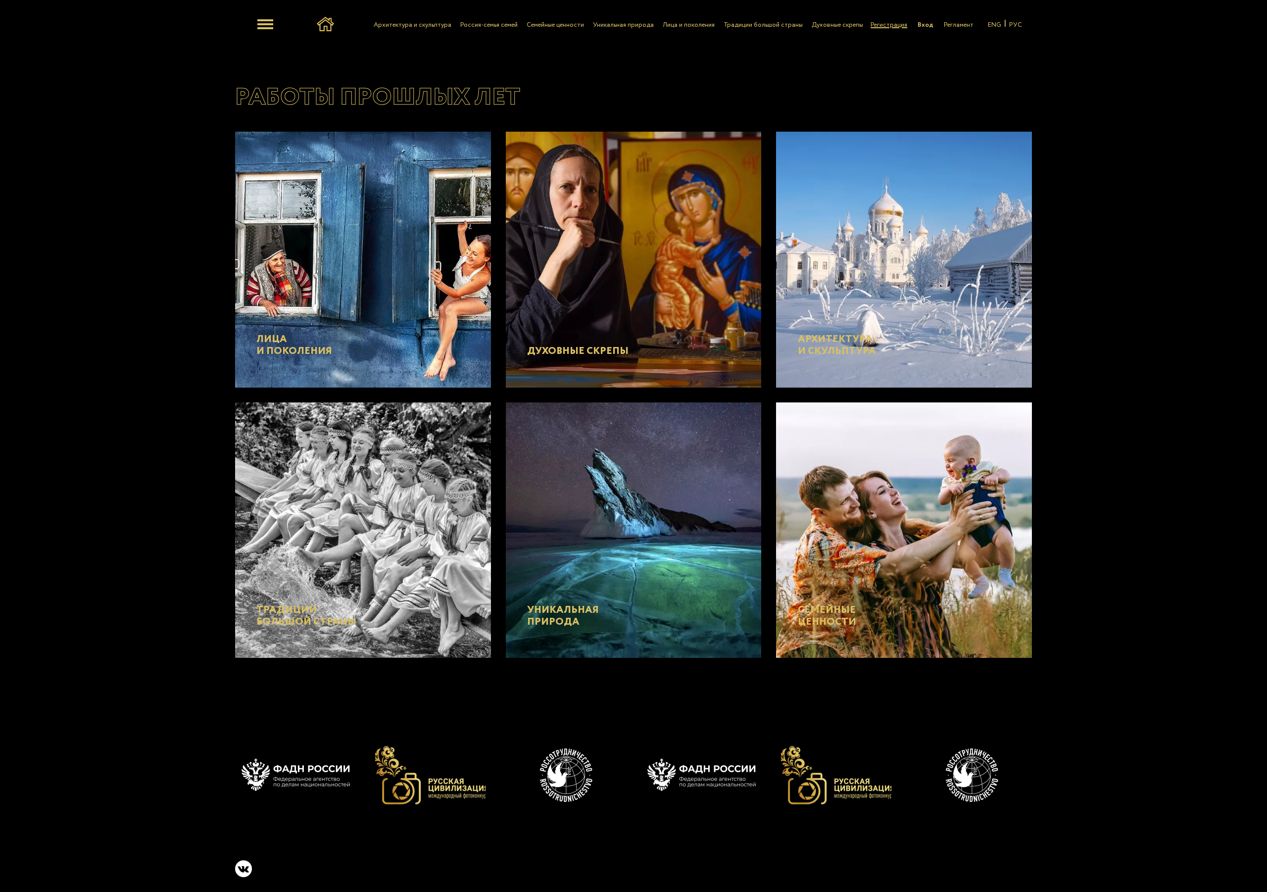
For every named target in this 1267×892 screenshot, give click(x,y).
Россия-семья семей (489, 25)
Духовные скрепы (837, 25)
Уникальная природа (623, 25)
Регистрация (889, 25)
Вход (925, 25)
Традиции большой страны (763, 25)
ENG (994, 25)
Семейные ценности (555, 25)
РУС (1015, 25)
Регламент (959, 25)
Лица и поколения (689, 25)
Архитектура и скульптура (412, 25)
